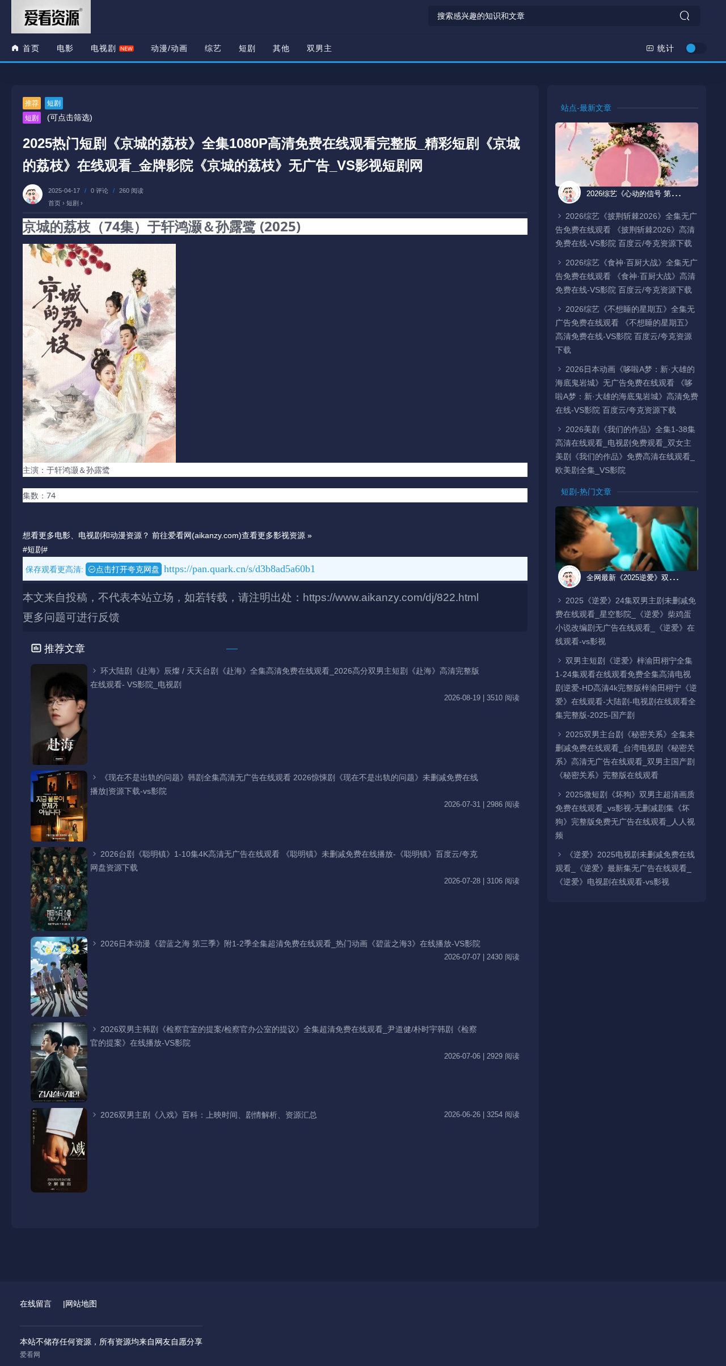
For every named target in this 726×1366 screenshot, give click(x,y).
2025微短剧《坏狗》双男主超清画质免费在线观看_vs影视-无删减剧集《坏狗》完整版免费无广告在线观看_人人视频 (625, 815)
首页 (30, 48)
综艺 (213, 48)
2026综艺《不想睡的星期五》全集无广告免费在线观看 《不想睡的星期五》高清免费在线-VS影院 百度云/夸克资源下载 (625, 329)
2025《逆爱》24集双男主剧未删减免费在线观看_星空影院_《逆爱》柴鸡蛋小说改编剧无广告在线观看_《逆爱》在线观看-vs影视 (625, 621)
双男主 (319, 48)
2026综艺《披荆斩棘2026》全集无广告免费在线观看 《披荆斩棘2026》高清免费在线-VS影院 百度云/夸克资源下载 (626, 230)
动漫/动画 (169, 48)
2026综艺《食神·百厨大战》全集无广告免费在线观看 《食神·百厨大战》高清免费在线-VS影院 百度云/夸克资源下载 (626, 276)
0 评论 (99, 190)
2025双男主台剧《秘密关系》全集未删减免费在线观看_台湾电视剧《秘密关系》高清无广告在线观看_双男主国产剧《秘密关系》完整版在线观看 (625, 755)
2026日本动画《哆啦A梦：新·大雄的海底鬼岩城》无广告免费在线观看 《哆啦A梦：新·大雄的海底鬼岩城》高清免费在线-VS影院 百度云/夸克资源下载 (626, 390)
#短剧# (35, 549)
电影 (65, 48)
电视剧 (103, 48)
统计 (664, 48)
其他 (281, 48)
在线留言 (36, 1303)
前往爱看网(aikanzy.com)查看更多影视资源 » (232, 535)
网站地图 (81, 1303)
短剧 (247, 48)
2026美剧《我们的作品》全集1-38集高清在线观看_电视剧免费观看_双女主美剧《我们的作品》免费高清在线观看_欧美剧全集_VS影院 (625, 450)
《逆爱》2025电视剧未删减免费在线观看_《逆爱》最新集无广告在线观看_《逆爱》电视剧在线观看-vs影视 (625, 868)
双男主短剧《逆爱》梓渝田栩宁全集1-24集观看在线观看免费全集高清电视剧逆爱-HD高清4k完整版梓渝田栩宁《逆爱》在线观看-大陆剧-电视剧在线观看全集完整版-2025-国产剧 (626, 688)
